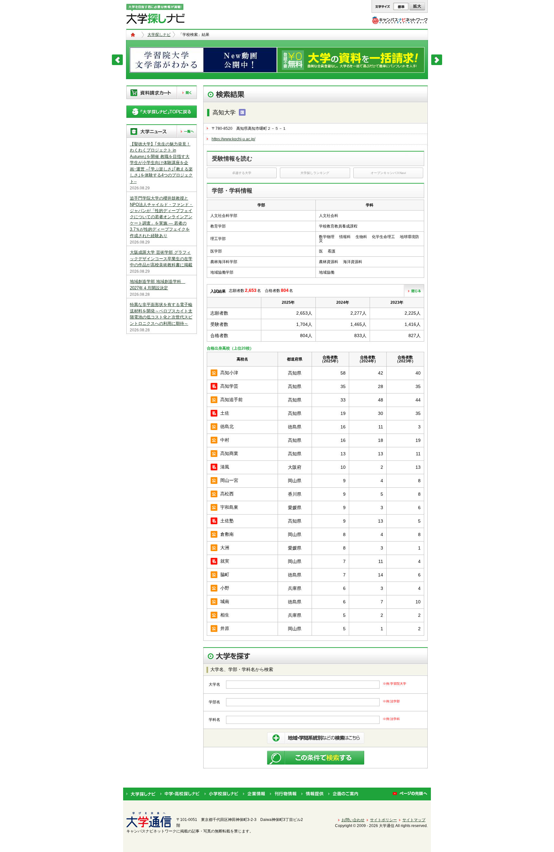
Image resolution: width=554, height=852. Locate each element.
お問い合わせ (353, 820)
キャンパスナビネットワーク (399, 20)
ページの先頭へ (410, 794)
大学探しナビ (159, 34)
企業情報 (254, 794)
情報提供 (312, 794)
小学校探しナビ (221, 794)
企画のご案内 (343, 794)
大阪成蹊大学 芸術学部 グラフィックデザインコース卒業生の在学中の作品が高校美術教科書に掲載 (161, 258)
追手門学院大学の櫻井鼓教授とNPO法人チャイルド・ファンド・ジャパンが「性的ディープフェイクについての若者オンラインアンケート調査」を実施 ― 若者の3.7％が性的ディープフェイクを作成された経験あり (161, 217)
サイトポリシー (383, 820)
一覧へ (187, 131)
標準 (401, 6)
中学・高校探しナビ (180, 794)
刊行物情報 (283, 794)
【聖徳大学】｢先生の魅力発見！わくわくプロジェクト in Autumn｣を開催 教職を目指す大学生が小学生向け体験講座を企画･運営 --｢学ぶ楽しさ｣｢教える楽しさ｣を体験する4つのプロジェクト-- (161, 163)
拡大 (417, 6)
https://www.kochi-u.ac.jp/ (233, 139)
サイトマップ (413, 820)
